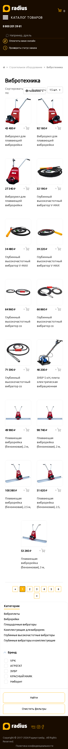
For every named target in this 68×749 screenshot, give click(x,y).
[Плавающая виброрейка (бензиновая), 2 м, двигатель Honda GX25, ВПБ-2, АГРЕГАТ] (50, 413)
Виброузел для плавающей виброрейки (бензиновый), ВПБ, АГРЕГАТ (15, 141)
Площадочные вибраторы (20, 624)
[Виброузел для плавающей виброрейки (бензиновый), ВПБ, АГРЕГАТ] (18, 111)
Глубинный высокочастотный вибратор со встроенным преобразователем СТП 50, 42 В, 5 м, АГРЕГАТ (50, 322)
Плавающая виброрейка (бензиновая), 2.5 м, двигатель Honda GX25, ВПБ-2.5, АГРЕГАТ (18, 503)
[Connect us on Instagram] (38, 727)
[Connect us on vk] (33, 727)
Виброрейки (11, 619)
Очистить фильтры (34, 708)
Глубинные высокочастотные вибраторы (29, 635)
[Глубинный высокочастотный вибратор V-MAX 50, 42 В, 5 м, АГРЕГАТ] (18, 232)
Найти (34, 697)
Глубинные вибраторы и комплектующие (29, 640)
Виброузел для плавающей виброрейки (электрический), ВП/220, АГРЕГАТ (17, 201)
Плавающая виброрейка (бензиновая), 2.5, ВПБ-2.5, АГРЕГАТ (48, 503)
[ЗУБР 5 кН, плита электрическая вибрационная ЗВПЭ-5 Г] (50, 353)
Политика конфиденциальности (34, 745)
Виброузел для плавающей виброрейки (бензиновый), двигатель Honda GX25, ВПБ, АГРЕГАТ (49, 141)
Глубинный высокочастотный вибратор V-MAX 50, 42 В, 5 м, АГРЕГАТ (17, 261)
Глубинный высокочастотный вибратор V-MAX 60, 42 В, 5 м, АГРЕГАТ (49, 261)
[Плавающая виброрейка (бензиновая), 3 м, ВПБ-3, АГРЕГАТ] (34, 534)
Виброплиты (12, 613)
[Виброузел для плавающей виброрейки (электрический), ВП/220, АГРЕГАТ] (18, 171)
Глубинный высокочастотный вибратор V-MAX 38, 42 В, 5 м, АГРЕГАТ (49, 201)
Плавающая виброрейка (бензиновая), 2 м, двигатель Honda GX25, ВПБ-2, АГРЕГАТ (49, 442)
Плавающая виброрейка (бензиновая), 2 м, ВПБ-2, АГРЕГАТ (17, 442)
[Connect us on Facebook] (43, 727)
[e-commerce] (15, 8)
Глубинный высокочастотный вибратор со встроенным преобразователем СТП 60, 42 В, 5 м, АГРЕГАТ (18, 382)
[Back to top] (64, 738)
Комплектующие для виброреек (24, 629)
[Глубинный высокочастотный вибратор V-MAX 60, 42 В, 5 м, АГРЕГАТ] (50, 232)
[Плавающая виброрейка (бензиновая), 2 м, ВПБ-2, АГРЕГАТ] (18, 413)
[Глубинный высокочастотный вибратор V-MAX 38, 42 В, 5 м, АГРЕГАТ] (50, 171)
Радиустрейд (37, 737)
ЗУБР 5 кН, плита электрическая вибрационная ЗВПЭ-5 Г (48, 382)
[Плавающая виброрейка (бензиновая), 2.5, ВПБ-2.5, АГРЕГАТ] (50, 473)
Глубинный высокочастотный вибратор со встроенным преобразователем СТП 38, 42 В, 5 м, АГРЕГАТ (18, 322)
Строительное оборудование (25, 67)
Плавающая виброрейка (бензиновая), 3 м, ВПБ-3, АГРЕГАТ (33, 563)
